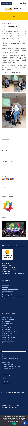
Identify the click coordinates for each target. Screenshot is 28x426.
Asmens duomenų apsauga (9, 356)
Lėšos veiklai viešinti (7, 335)
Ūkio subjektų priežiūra (8, 343)
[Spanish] (11, 179)
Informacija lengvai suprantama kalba (11, 366)
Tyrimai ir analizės (6, 293)
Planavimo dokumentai (8, 319)
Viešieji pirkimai (6, 329)
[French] (9, 179)
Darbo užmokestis (7, 327)
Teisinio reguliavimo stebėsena (10, 289)
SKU (19, 26)
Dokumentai (5, 325)
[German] (7, 179)
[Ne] (26, 420)
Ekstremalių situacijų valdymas (10, 358)
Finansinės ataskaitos (7, 333)
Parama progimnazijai (7, 339)
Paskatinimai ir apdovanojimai (9, 337)
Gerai (14, 423)
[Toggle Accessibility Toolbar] (25, 423)
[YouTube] (24, 3)
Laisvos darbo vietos (7, 323)
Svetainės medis (6, 362)
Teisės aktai (5, 287)
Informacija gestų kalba (7, 364)
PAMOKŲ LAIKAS (5, 139)
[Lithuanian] (3, 179)
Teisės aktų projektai (7, 291)
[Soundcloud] (26, 3)
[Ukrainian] (13, 179)
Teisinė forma (5, 285)
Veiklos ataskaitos (7, 321)
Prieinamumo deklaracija (8, 368)
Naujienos (14, 26)
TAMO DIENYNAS (7, 3)
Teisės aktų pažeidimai (8, 295)
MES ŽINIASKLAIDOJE (6, 150)
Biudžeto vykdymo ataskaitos (9, 331)
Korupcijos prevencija (7, 355)
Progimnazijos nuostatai (8, 317)
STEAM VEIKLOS (5, 154)
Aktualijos (9, 26)
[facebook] (21, 3)
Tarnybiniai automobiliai (8, 341)
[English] (5, 179)
